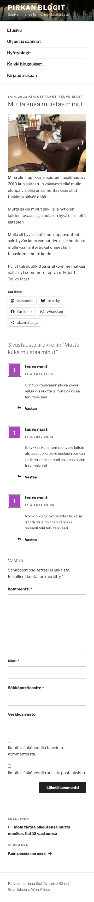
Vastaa (31, 408)
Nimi (13, 661)
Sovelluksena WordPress (29, 889)
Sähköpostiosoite (26, 688)
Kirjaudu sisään (22, 75)
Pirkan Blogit (37, 7)
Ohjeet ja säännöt (24, 41)
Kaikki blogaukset (24, 64)
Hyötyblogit (19, 52)
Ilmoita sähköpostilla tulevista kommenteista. (35, 750)
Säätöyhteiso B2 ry (51, 883)
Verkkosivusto (22, 714)
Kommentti (20, 589)
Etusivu (14, 30)
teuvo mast (71, 96)
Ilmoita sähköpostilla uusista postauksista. (47, 773)
